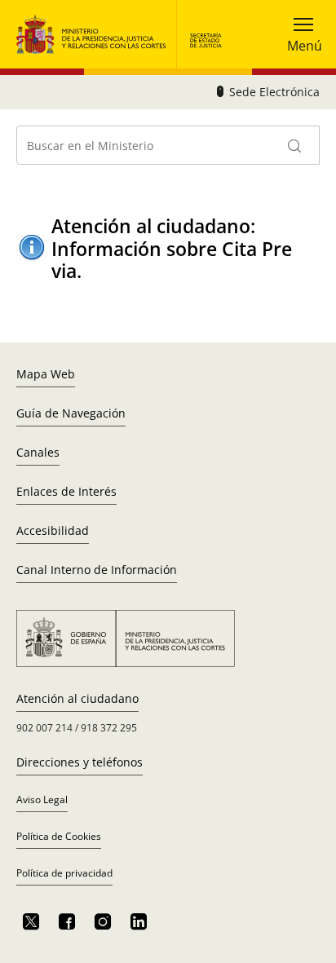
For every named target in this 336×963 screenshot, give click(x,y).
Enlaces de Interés (66, 491)
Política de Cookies (58, 836)
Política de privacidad (64, 873)
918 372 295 (109, 728)
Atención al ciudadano (77, 698)
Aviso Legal (42, 799)
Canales (38, 452)
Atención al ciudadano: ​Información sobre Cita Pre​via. (171, 249)
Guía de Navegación (71, 413)
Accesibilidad (52, 530)
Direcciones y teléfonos (79, 762)
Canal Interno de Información (96, 569)
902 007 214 (44, 728)
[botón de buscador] (295, 145)
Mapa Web (45, 374)
